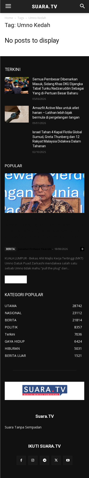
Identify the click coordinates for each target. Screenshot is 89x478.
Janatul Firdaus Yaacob (34, 249)
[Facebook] (21, 460)
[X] (56, 460)
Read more (15, 279)
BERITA (10, 249)
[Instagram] (32, 460)
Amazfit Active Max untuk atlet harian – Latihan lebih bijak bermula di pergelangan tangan (56, 112)
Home (9, 18)
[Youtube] (67, 460)
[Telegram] (44, 460)
